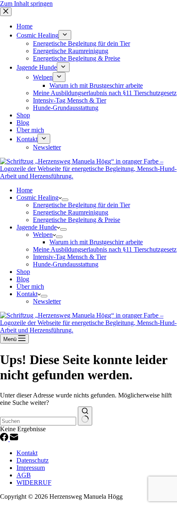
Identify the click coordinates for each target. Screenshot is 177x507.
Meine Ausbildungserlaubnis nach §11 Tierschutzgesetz (105, 249)
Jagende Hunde (36, 227)
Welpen (43, 234)
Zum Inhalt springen (26, 3)
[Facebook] (5, 438)
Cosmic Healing (37, 197)
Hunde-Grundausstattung (65, 264)
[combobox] (38, 421)
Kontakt (26, 293)
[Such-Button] (85, 416)
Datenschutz (32, 460)
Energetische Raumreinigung (70, 212)
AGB (23, 475)
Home (24, 190)
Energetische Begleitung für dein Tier (81, 204)
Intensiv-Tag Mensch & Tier (69, 256)
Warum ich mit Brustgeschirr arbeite (96, 241)
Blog (22, 279)
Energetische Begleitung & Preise (76, 219)
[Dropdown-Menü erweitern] (65, 200)
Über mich (30, 286)
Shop (23, 271)
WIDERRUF (33, 482)
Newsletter (47, 301)
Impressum (30, 467)
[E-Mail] (14, 438)
